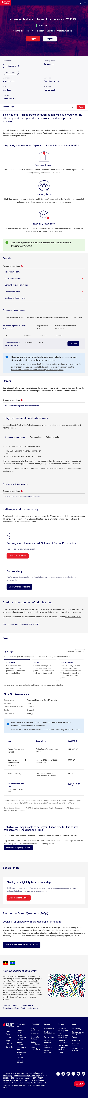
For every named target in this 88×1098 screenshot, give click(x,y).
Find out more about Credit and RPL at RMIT (21, 624)
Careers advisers (20, 1062)
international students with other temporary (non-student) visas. (37, 369)
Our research (49, 1029)
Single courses (20, 1043)
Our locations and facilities (78, 1049)
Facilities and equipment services (63, 1047)
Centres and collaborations (49, 1033)
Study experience (35, 1030)
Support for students (35, 1038)
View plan (73, 344)
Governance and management (78, 1033)
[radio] (11, 73)
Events (8, 1034)
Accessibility (7, 1076)
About (74, 1024)
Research (48, 1024)
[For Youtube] (78, 1074)
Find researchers (48, 1046)
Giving (60, 1053)
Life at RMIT (35, 1024)
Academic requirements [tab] (15, 437)
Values (74, 1037)
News (8, 1031)
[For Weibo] (83, 1074)
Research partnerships (62, 1041)
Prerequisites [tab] (35, 437)
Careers (9, 1044)
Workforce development (63, 1030)
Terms (32, 1073)
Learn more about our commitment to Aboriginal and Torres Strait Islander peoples (21, 1006)
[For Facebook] (58, 1074)
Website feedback (21, 1076)
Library (8, 1037)
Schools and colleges (76, 1044)
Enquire (50, 39)
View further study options (19, 587)
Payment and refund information (16, 810)
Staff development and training (63, 1035)
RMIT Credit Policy (73, 617)
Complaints (33, 1076)
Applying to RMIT (21, 1048)
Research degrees (47, 1041)
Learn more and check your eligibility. (48, 685)
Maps (8, 1041)
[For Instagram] (68, 1074)
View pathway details (17, 556)
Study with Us (21, 1025)
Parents (20, 1058)
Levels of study (20, 1031)
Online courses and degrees (21, 1037)
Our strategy (76, 1029)
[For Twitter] (63, 1074)
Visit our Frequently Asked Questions (22, 945)
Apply (33, 39)
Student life (35, 1034)
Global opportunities (36, 1043)
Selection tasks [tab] (52, 437)
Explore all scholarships (18, 898)
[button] (79, 2)
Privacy (39, 1073)
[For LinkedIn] (73, 1074)
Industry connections (35, 1048)
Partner (61, 1024)
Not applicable (9, 81)
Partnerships (49, 1037)
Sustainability (76, 1040)
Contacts (9, 1047)
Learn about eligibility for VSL (18, 847)
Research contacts (47, 1051)
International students (21, 1053)
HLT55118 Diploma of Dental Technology (23, 456)
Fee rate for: (69, 652)
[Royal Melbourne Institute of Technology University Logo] (5, 2)
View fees (7, 90)
